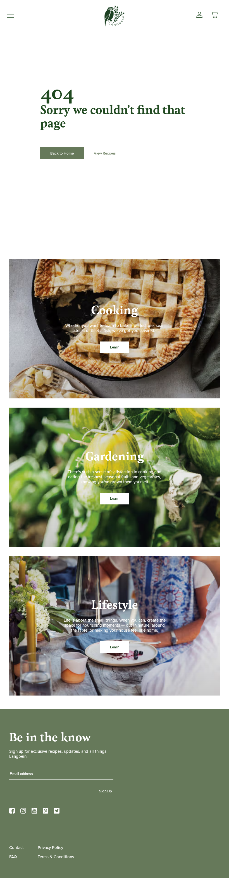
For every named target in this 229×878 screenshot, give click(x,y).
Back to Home (62, 153)
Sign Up (105, 791)
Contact (16, 847)
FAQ (13, 857)
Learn (114, 347)
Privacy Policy (50, 847)
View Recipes (105, 153)
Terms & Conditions (56, 857)
